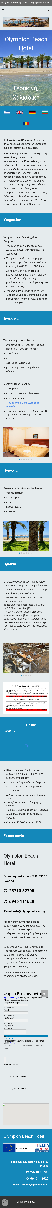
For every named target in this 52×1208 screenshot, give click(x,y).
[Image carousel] (26, 443)
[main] (26, 68)
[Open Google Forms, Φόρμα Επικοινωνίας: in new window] (44, 993)
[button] (3, 10)
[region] (26, 3)
